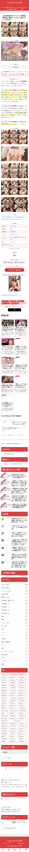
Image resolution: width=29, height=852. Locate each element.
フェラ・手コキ (6, 303)
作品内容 (15, 67)
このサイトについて (7, 843)
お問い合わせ (21, 843)
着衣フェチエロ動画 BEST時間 (13, 464)
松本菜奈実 (13, 226)
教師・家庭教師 (15, 303)
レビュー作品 (6, 301)
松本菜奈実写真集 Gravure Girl (9, 295)
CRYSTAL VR (14, 234)
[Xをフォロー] (14, 309)
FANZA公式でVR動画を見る (14, 270)
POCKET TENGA (6, 807)
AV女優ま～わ (21, 301)
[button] (26, 758)
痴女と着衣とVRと (9, 453)
